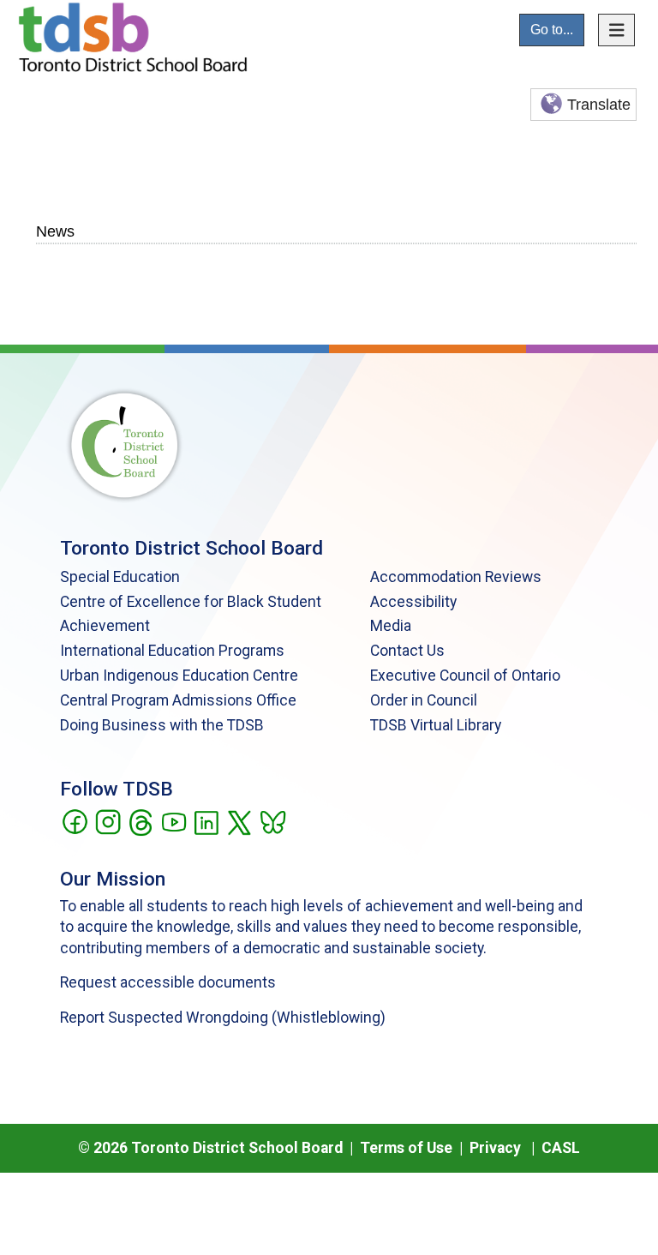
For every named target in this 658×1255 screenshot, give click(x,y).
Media (390, 625)
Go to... (551, 29)
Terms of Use (406, 1147)
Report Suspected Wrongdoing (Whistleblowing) (223, 1017)
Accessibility (413, 601)
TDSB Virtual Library (435, 725)
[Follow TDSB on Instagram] (107, 821)
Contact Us (407, 650)
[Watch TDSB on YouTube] (173, 821)
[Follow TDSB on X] (238, 821)
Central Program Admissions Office (178, 700)
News (55, 231)
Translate (599, 104)
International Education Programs (172, 650)
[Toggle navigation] (617, 30)
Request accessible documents (168, 982)
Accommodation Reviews (455, 576)
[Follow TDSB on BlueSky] (272, 821)
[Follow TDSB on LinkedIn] (206, 821)
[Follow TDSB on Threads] (140, 821)
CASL (560, 1147)
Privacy (495, 1147)
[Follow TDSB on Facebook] (74, 821)
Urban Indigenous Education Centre (179, 675)
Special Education (120, 576)
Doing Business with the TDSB (162, 725)
